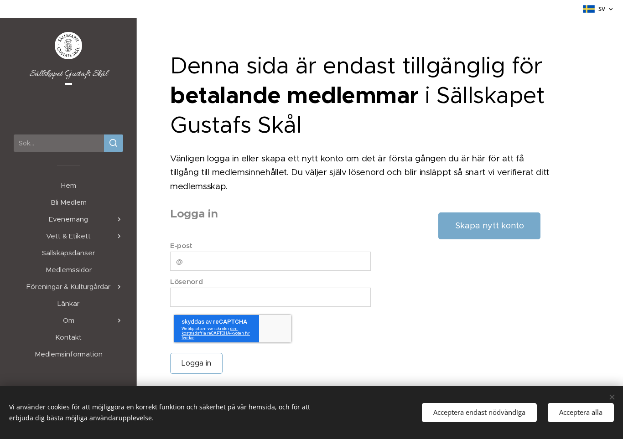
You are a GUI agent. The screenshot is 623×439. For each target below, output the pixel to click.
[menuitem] (68, 185)
